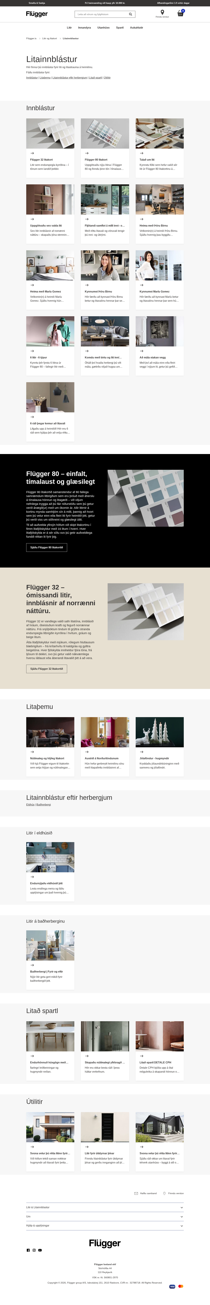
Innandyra (84, 27)
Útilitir (107, 77)
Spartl (120, 27)
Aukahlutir (136, 27)
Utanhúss (103, 27)
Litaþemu (45, 77)
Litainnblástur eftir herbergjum (69, 77)
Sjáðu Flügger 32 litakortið (46, 668)
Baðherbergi (43, 804)
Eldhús (30, 804)
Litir (69, 27)
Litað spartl (95, 77)
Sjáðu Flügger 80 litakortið (46, 547)
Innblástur (32, 77)
